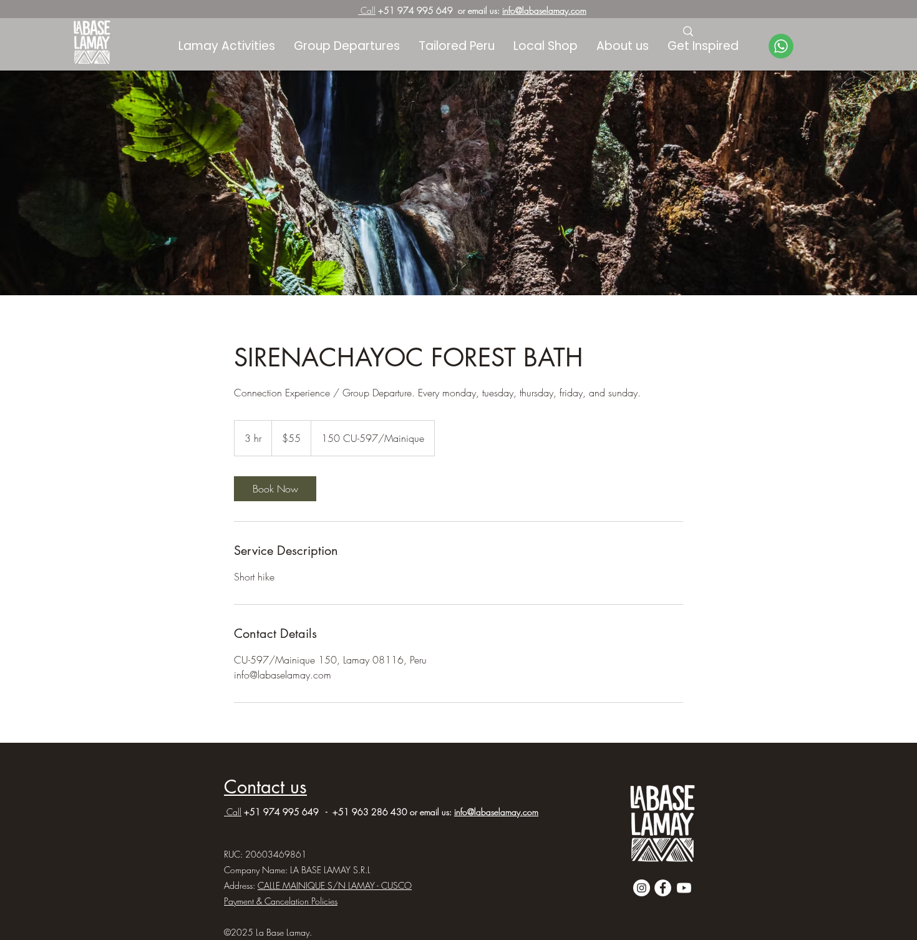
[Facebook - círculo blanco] (662, 887)
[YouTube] (684, 887)
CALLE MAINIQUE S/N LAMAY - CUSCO (335, 885)
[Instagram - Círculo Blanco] (641, 887)
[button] (703, 46)
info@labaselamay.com (544, 10)
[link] (275, 488)
